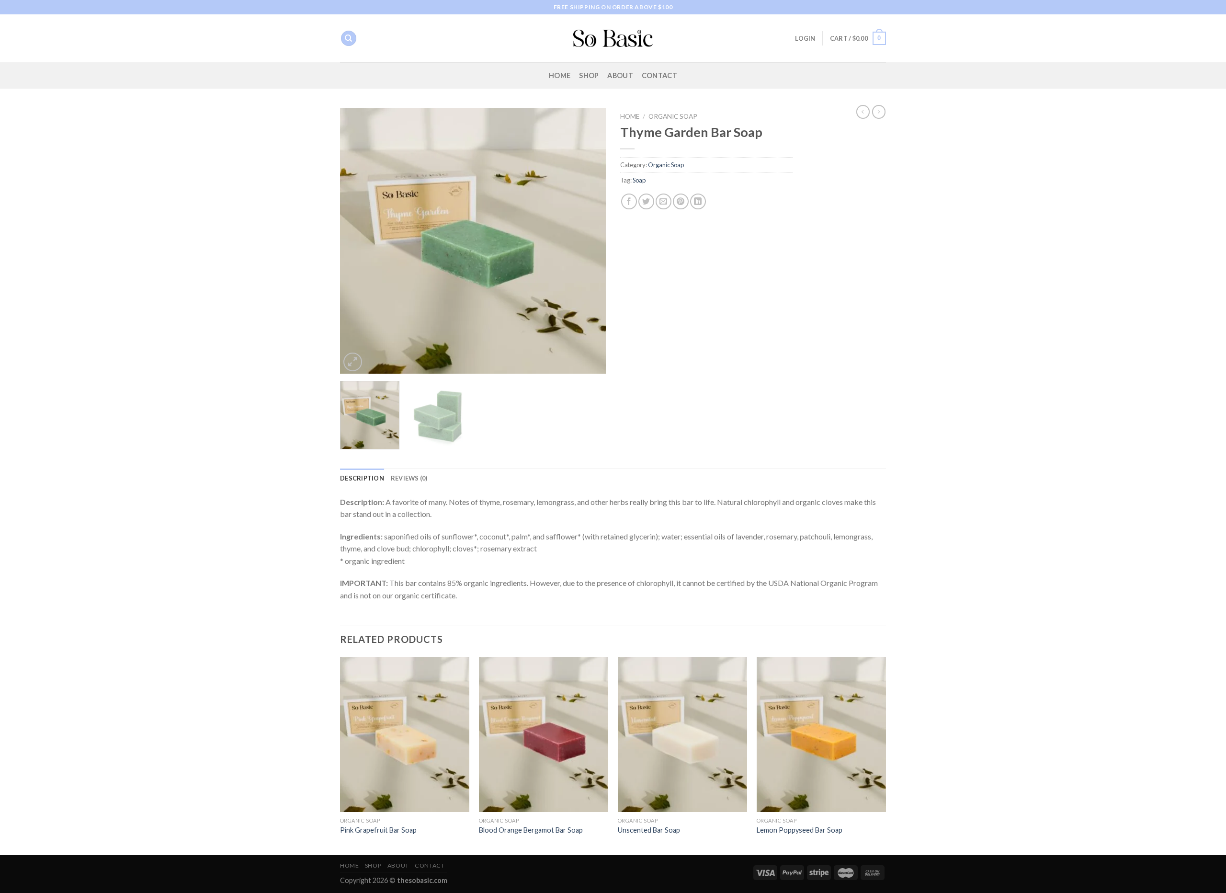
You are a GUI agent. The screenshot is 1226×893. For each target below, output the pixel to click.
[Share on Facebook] (629, 201)
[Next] (588, 240)
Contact (659, 75)
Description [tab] (362, 478)
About (620, 75)
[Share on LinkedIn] (698, 201)
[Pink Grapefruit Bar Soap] (404, 734)
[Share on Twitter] (646, 201)
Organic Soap (672, 116)
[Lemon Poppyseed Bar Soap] (821, 734)
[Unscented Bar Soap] (682, 734)
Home (559, 75)
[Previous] (357, 240)
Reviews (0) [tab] (409, 478)
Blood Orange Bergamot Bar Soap (531, 830)
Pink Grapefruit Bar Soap (378, 830)
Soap (639, 180)
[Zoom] (352, 362)
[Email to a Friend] (663, 201)
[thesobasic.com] (613, 38)
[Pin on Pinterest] (681, 201)
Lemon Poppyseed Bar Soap (799, 830)
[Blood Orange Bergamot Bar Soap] (543, 734)
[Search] (348, 38)
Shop (589, 75)
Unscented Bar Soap (649, 830)
